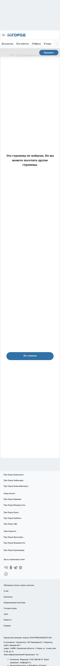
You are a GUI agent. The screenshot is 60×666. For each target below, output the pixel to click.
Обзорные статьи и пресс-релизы (19, 585)
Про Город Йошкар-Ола (14, 505)
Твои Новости (10, 531)
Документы (7, 43)
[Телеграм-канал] (15, 567)
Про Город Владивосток (14, 543)
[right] (57, 44)
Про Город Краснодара (14, 550)
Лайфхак (36, 43)
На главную (30, 355)
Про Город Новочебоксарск (16, 486)
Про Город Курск (11, 512)
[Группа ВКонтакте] (6, 567)
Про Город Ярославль (13, 537)
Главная (7, 625)
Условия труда (10, 608)
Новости (7, 620)
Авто (6, 614)
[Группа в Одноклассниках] (10, 567)
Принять (49, 52)
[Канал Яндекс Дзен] (20, 567)
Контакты (8, 597)
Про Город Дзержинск (14, 474)
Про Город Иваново (12, 499)
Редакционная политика (14, 602)
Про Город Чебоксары (13, 480)
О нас (6, 591)
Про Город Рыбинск (12, 518)
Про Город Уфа (10, 524)
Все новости (22, 43)
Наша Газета (9, 493)
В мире (47, 43)
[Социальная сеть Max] (6, 574)
